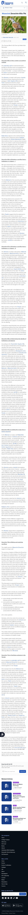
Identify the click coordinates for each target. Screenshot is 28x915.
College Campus (6, 840)
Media (3, 880)
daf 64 (10, 240)
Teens (3, 837)
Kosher (3, 863)
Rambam (22, 233)
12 (23, 474)
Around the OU (16, 793)
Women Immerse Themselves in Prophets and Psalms (19, 797)
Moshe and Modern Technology (18, 785)
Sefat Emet (21, 221)
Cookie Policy (12, 913)
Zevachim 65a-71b (18, 13)
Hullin (15, 368)
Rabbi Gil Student (18, 787)
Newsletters (4, 882)
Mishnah (8, 180)
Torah (24, 39)
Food (4, 11)
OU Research (5, 854)
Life (2, 869)
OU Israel (4, 844)
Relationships (6, 17)
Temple (16, 105)
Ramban (6, 531)
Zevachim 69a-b (6, 430)
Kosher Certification (6, 865)
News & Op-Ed (6, 34)
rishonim (19, 498)
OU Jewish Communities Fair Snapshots (6, 55)
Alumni (3, 848)
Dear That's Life (5, 43)
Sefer (9, 81)
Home (3, 861)
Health (4, 14)
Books (3, 846)
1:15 (16, 81)
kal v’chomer (5, 445)
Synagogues (5, 873)
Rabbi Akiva (5, 136)
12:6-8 (19, 269)
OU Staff (16, 822)
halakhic (11, 625)
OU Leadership (5, 875)
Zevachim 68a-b (6, 339)
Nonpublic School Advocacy (8, 852)
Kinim (17, 253)
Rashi (9, 681)
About (3, 871)
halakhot (21, 137)
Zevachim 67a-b (6, 246)
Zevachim (21, 547)
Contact (3, 878)
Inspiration (5, 28)
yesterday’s (8, 66)
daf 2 (3, 695)
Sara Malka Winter (18, 800)
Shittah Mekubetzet (16, 139)
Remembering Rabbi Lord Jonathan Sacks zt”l (19, 819)
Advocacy (4, 842)
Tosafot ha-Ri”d (12, 715)
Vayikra (13, 81)
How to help (4, 884)
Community (5, 31)
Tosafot (7, 214)
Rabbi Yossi (10, 449)
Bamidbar (20, 474)
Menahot (15, 650)
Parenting (5, 19)
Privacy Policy (5, 913)
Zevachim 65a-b (6, 61)
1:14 (23, 344)
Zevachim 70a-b (6, 542)
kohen (5, 72)
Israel (4, 25)
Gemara (6, 77)
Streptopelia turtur (21, 351)
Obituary (15, 816)
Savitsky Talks (6, 40)
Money (4, 22)
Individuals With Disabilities (8, 850)
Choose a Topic (8, 8)
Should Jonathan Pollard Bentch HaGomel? (19, 808)
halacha (15, 437)
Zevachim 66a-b (6, 159)
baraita (23, 77)
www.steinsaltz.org (19, 747)
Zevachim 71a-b (6, 655)
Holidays (4, 867)
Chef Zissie (5, 50)
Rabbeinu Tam (5, 507)
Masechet (12, 253)
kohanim (21, 620)
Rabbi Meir (21, 435)
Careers (3, 886)
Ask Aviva (5, 47)
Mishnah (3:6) (12, 258)
